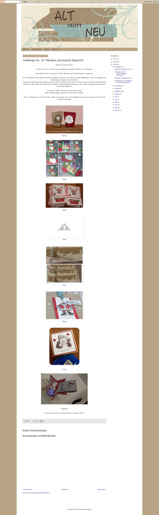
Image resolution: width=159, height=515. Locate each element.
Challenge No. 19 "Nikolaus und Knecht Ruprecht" (123, 81)
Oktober (117, 88)
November (118, 86)
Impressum (55, 49)
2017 (115, 59)
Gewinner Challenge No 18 (123, 78)
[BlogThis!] (36, 421)
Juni (116, 99)
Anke (64, 285)
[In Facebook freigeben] (40, 421)
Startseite (26, 49)
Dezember (118, 67)
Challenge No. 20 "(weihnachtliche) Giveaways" (120, 73)
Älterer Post (101, 489)
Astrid (64, 369)
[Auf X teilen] (38, 421)
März (116, 107)
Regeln (46, 49)
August (117, 94)
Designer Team (36, 49)
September (118, 91)
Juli (116, 97)
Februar (117, 110)
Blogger (88, 509)
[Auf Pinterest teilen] (43, 421)
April (116, 105)
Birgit (64, 321)
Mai (116, 102)
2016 (115, 62)
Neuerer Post (27, 489)
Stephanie (64, 409)
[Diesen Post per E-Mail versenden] (34, 421)
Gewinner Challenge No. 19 (123, 69)
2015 (115, 64)
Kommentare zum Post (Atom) (39, 493)
